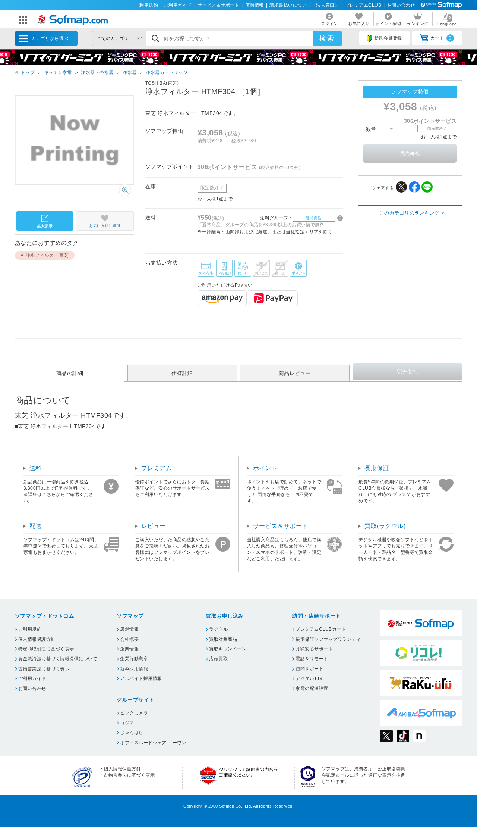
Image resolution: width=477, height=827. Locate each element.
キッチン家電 (58, 72)
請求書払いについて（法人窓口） (304, 5)
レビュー (153, 526)
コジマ (127, 722)
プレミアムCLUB (363, 5)
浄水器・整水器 (97, 72)
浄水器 (129, 72)
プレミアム (156, 468)
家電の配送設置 (312, 688)
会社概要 (129, 639)
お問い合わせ (401, 5)
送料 (35, 468)
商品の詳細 (69, 373)
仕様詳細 (182, 373)
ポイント (265, 468)
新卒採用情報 (134, 668)
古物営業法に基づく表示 (43, 668)
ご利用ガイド (178, 5)
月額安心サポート (314, 649)
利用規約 (148, 5)
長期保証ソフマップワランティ (328, 639)
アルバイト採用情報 (141, 678)
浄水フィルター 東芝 (47, 255)
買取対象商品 (223, 639)
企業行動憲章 (134, 658)
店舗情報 (254, 5)
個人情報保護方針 (37, 639)
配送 (35, 526)
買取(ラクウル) (384, 526)
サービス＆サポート (218, 5)
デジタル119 (309, 678)
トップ (28, 72)
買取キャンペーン (227, 649)
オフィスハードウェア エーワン (153, 742)
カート (441, 38)
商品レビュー (295, 373)
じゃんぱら (131, 732)
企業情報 (129, 649)
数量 (372, 129)
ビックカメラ (134, 712)
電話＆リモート (312, 658)
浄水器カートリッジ (166, 72)
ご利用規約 (29, 629)
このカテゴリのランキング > (412, 213)
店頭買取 (218, 658)
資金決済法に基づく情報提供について (57, 658)
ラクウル (218, 629)
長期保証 (376, 468)
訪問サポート (309, 668)
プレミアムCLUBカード (321, 629)
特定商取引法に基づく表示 (46, 649)
